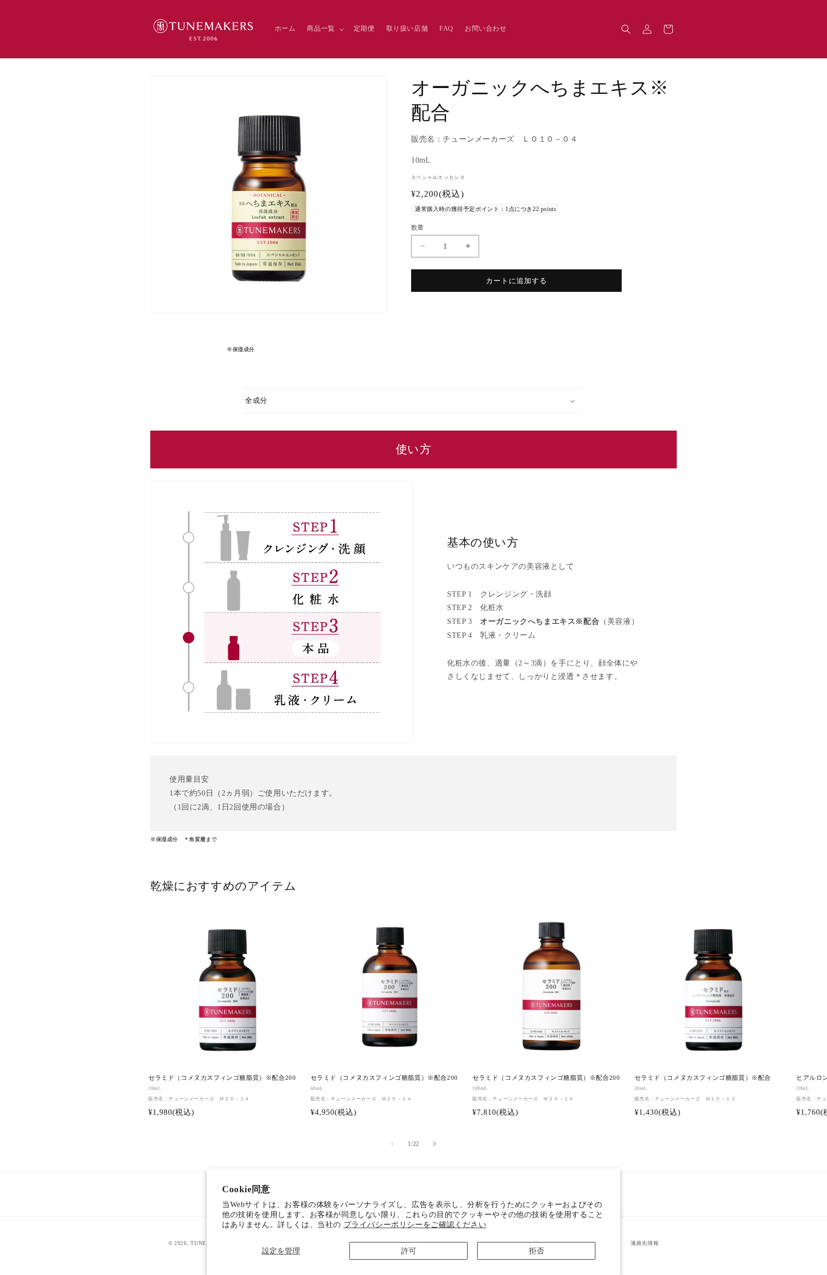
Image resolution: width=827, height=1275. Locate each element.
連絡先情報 (645, 1243)
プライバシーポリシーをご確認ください (415, 1224)
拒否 (536, 1251)
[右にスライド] (434, 1143)
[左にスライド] (392, 1143)
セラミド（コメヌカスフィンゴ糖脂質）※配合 (703, 1077)
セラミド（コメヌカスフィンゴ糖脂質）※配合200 (222, 1077)
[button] (324, 29)
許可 (408, 1251)
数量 (417, 227)
